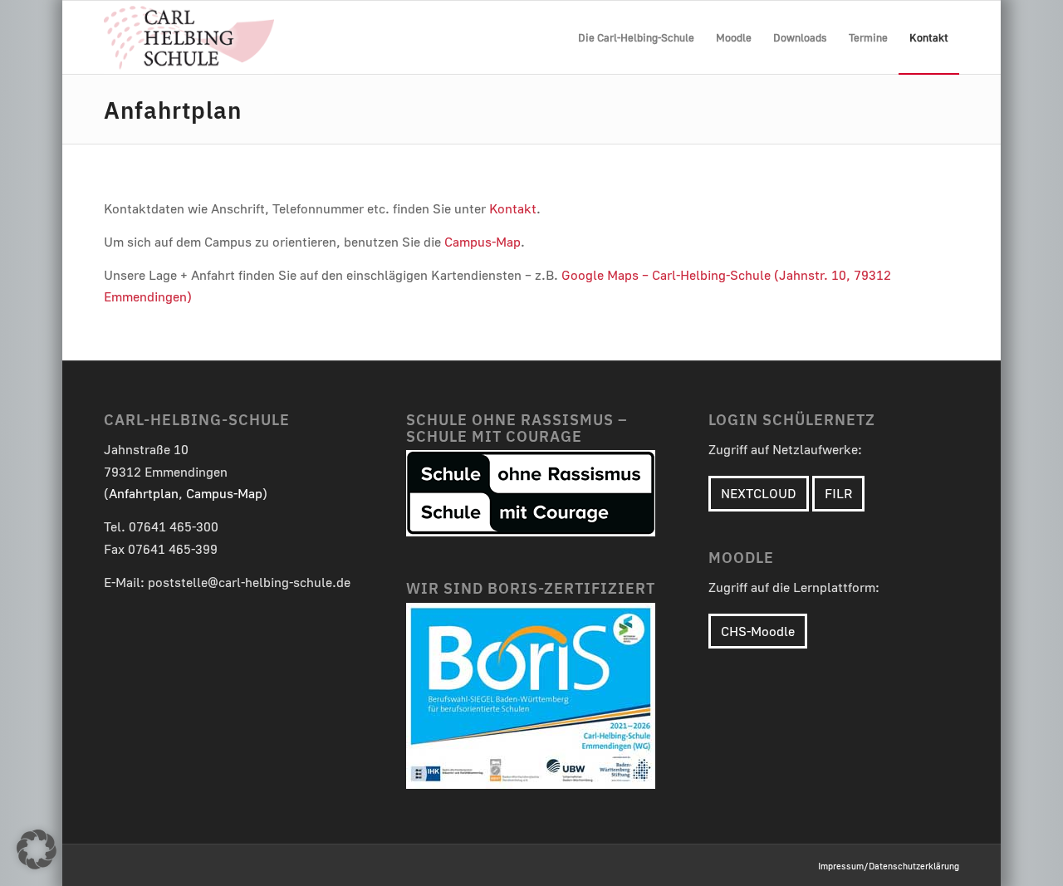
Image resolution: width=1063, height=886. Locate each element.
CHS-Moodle (758, 631)
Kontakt (512, 208)
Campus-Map (482, 241)
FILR (838, 493)
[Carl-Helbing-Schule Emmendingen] (189, 37)
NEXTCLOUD (758, 493)
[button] (36, 849)
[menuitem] (636, 37)
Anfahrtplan (173, 108)
